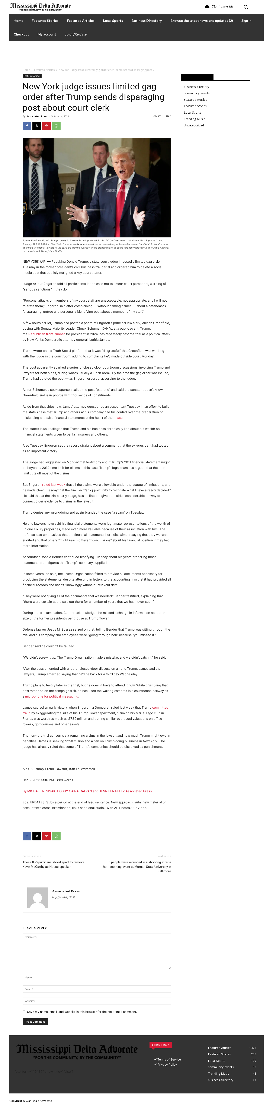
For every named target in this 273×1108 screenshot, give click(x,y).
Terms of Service (169, 1059)
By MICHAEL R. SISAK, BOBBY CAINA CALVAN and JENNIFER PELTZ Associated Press (87, 791)
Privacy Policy (167, 1064)
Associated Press (37, 116)
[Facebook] (27, 126)
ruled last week (53, 485)
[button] (246, 7)
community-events (197, 93)
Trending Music (194, 119)
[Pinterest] (46, 126)
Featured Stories (195, 106)
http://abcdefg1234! (63, 897)
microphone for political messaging (51, 696)
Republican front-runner (46, 334)
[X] (36, 126)
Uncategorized (194, 125)
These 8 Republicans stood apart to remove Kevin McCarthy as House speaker (53, 864)
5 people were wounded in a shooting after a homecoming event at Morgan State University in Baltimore (137, 866)
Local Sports (192, 112)
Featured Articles (44, 70)
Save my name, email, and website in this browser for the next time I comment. (82, 1011)
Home (26, 70)
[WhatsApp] (56, 126)
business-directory (196, 87)
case (119, 418)
